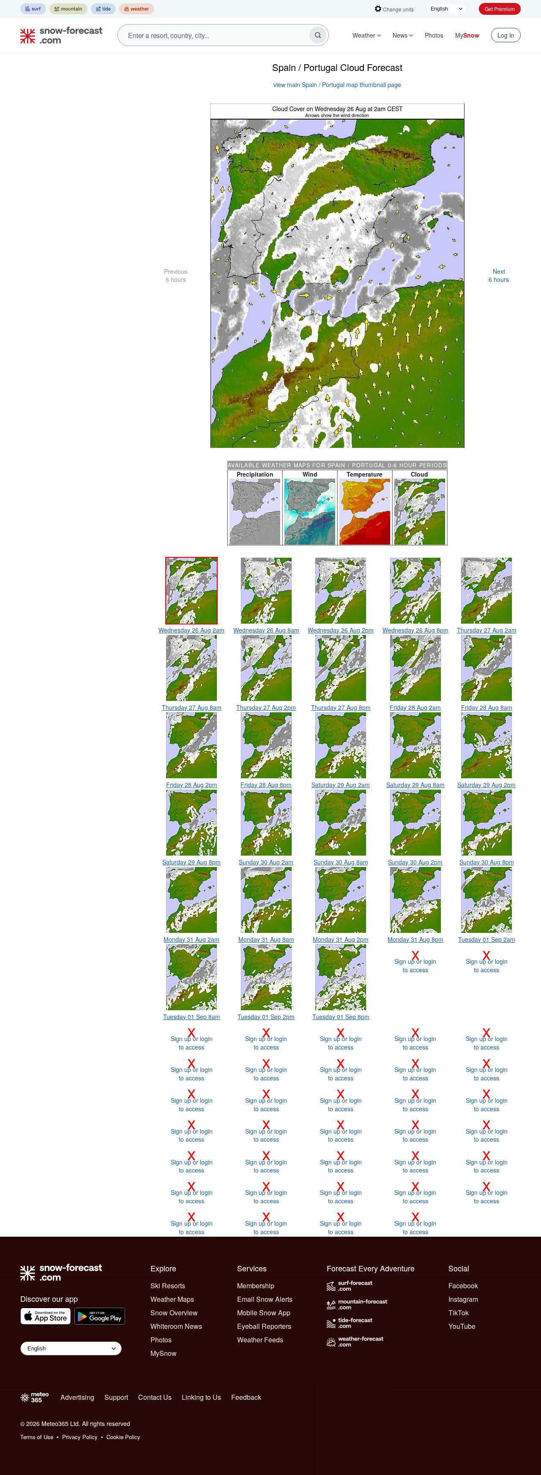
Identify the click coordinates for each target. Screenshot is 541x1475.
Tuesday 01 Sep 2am (486, 939)
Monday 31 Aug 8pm (415, 939)
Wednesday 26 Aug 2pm (341, 630)
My (467, 35)
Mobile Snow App (263, 1312)
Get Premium (500, 8)
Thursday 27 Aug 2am (486, 630)
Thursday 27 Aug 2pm (266, 707)
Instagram (463, 1299)
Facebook (463, 1285)
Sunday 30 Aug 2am (266, 862)
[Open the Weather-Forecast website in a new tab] (136, 8)
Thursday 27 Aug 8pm (341, 707)
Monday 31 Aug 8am (266, 939)
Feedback (246, 1397)
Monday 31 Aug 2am (191, 939)
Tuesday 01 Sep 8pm (340, 1016)
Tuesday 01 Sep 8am (191, 1016)
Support (116, 1397)
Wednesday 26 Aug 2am (191, 630)
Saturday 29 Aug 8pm (191, 862)
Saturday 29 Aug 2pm (486, 784)
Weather (363, 35)
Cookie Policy (123, 1437)
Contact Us (155, 1397)
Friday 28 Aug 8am (486, 707)
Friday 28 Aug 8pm (266, 784)
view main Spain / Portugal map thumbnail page (337, 84)
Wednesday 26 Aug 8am (266, 630)
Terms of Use (36, 1437)
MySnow (163, 1353)
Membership (255, 1285)
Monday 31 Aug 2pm (341, 939)
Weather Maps (172, 1299)
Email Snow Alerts (264, 1299)
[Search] (317, 35)
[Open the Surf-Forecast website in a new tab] (33, 8)
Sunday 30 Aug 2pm (415, 862)
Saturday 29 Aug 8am (415, 784)
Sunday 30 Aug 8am (341, 862)
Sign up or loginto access (415, 961)
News (400, 35)
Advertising (77, 1397)
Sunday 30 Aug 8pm (486, 862)
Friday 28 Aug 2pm (191, 784)
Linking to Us (201, 1397)
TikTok (458, 1312)
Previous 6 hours (175, 275)
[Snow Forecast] (58, 35)
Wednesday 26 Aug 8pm (415, 630)
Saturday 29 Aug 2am (340, 784)
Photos (434, 35)
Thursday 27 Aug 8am (191, 707)
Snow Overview (174, 1312)
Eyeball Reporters (264, 1326)
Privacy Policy (80, 1437)
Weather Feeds (260, 1339)
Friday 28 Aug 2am (415, 707)
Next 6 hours (499, 275)
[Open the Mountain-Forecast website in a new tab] (68, 8)
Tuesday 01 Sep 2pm (266, 1016)
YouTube (461, 1326)
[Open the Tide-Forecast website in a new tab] (103, 8)
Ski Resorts (167, 1285)
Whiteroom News (176, 1326)
